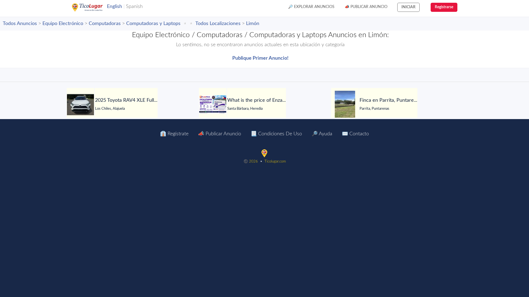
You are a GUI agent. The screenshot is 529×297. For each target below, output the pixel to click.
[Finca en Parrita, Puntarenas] (344, 104)
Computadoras (105, 23)
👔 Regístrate (174, 133)
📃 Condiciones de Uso (276, 133)
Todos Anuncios (20, 23)
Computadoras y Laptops (153, 23)
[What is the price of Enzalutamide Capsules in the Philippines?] (212, 104)
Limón (252, 23)
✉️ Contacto (355, 133)
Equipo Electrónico (62, 23)
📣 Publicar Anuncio (366, 7)
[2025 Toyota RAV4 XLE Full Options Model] (80, 104)
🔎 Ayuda (322, 133)
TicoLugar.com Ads (93, 7)
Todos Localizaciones (218, 23)
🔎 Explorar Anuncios (311, 7)
